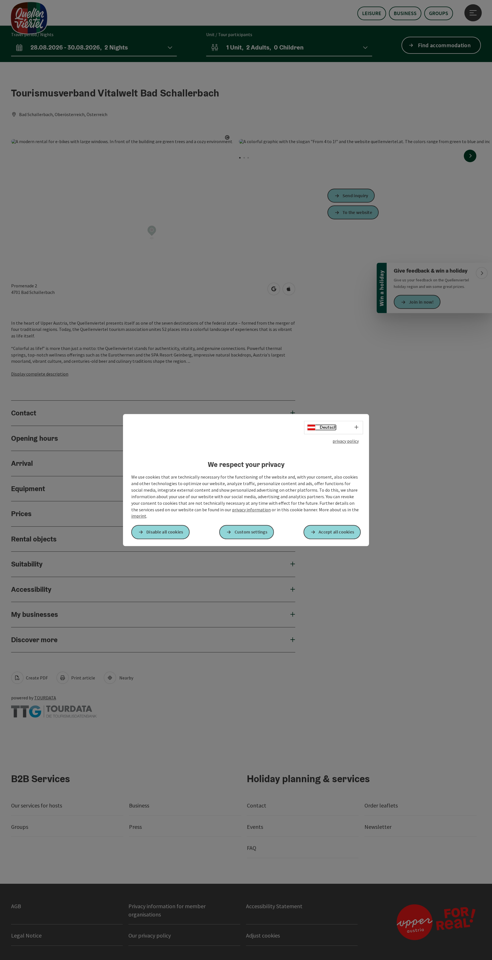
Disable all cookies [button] (164, 532)
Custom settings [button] (251, 532)
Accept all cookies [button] (336, 532)
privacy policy (346, 441)
